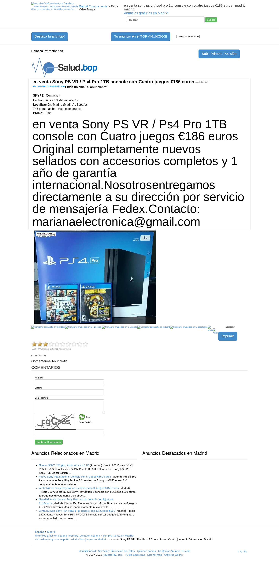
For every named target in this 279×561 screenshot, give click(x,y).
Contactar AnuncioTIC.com (174, 550)
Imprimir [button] (227, 336)
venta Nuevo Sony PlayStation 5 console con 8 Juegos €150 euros (79, 487)
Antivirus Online (173, 554)
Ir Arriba (242, 551)
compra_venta (98, 6)
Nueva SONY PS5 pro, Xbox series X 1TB (64, 465)
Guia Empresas (135, 554)
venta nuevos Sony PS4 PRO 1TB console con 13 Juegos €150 (77, 510)
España (39, 531)
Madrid (51, 531)
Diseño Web (154, 554)
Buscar (211, 19)
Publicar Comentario (48, 442)
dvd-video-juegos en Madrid (89, 539)
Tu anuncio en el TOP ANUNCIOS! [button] (140, 36)
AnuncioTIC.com (113, 554)
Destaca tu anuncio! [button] (50, 36)
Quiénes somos (146, 550)
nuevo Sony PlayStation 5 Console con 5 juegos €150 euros (75, 476)
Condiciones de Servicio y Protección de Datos (107, 550)
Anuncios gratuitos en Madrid (146, 13)
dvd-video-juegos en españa (52, 539)
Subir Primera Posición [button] (219, 54)
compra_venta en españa (85, 535)
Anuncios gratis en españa (51, 535)
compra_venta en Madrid (118, 535)
